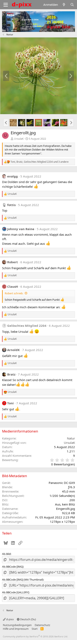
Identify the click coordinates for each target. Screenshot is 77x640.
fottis (11, 205)
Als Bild (6, 554)
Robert (12, 262)
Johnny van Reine (20, 229)
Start (35, 629)
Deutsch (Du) (28, 619)
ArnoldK (13, 350)
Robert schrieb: (14, 293)
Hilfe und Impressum (16, 629)
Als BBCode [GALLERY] (15, 592)
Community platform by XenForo (35, 636)
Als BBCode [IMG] (12, 566)
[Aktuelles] (64, 4)
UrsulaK (19, 138)
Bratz (11, 374)
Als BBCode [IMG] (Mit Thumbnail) (22, 579)
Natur (71, 438)
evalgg (12, 176)
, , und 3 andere (39, 161)
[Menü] (5, 5)
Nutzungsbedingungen (17, 625)
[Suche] (72, 4)
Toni (10, 403)
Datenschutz (42, 625)
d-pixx (10, 619)
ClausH (12, 286)
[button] (5, 122)
